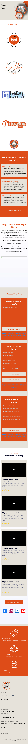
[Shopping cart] (14, 7)
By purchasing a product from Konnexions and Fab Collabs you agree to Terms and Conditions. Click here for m (14, 436)
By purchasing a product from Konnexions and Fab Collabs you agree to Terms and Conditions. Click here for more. (14, 335)
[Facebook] (4, 611)
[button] (17, 7)
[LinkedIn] (17, 611)
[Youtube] (23, 611)
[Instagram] (11, 611)
